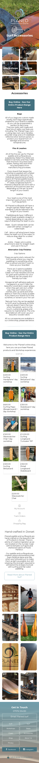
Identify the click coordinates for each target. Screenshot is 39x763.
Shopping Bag (19, 524)
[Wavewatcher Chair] (19, 483)
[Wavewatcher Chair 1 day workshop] (11, 424)
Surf (28, 724)
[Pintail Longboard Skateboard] (28, 453)
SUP (10, 724)
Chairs (10, 733)
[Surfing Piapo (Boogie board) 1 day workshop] (11, 394)
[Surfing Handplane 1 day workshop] (11, 364)
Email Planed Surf (19, 716)
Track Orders (19, 516)
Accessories (28, 733)
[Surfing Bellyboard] (11, 453)
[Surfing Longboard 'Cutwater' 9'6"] (28, 424)
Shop (11, 738)
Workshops (10, 729)
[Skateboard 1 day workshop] (28, 394)
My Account (19, 509)
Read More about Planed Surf (19, 576)
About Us (28, 738)
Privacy (10, 743)
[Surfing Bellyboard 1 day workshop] (28, 364)
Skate (28, 729)
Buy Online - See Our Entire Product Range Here (19, 105)
